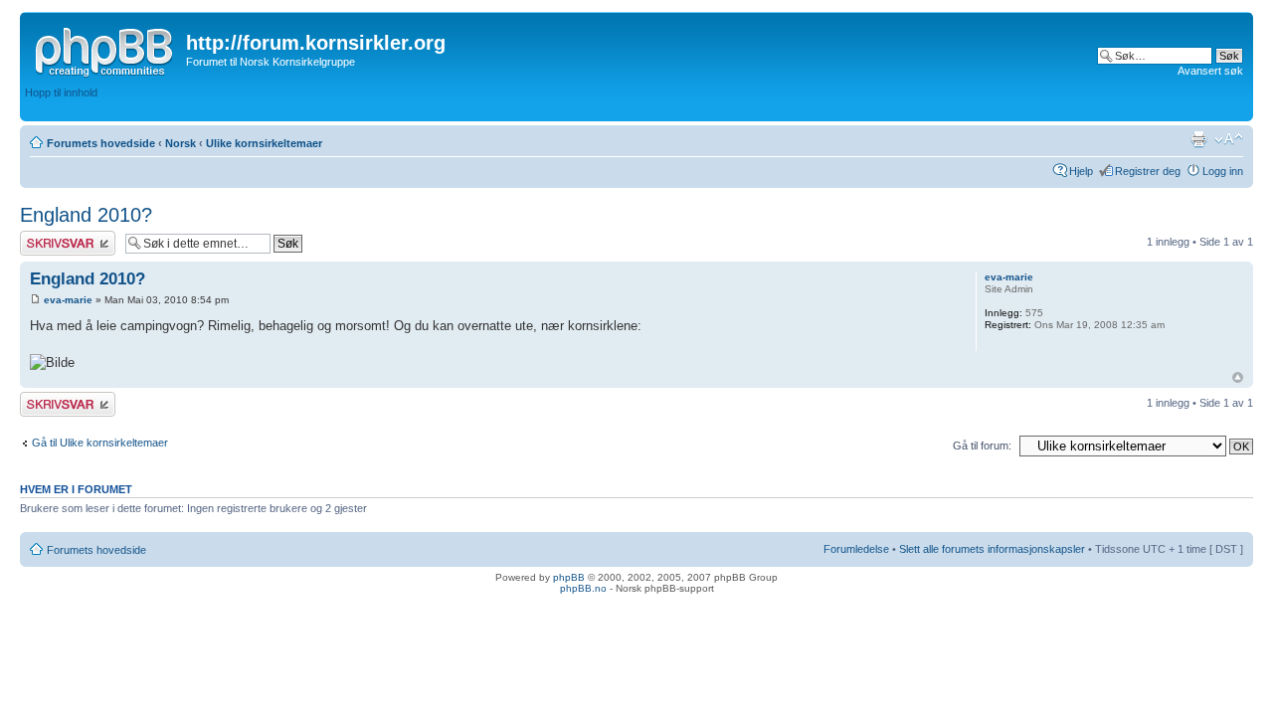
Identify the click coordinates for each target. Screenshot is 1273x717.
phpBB (569, 577)
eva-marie (68, 299)
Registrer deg (1148, 171)
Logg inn (1222, 171)
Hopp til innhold (61, 92)
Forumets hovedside (101, 143)
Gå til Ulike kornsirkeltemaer (100, 442)
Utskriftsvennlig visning (1198, 139)
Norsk (180, 143)
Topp (1237, 377)
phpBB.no (583, 588)
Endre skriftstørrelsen (1228, 139)
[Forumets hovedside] (105, 49)
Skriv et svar (51, 237)
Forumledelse (856, 549)
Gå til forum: (982, 445)
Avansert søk (1210, 71)
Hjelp (1081, 171)
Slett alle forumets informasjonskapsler (992, 549)
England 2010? (86, 215)
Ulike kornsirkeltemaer (264, 143)
